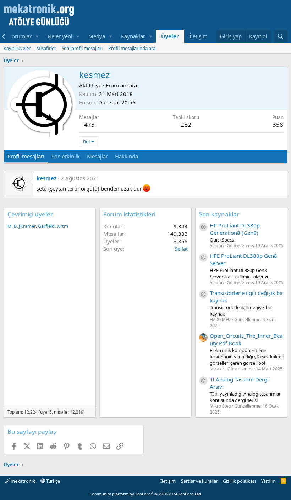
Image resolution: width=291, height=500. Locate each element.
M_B (12, 226)
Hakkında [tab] (126, 156)
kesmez (46, 178)
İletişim (199, 36)
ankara (128, 85)
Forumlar (20, 36)
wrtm (62, 226)
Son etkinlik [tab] (65, 156)
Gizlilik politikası (239, 481)
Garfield (46, 226)
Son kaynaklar (219, 214)
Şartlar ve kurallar (199, 481)
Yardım (268, 481)
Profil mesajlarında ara (131, 48)
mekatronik (22, 481)
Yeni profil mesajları (82, 48)
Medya (96, 36)
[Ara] (280, 36)
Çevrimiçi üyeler (30, 214)
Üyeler (170, 36)
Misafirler (46, 48)
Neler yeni (60, 36)
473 (89, 124)
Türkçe (52, 481)
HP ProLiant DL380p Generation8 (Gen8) (235, 229)
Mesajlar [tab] (97, 156)
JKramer (27, 226)
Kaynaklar (133, 36)
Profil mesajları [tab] (25, 156)
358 (278, 124)
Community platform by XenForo (145, 493)
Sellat (181, 248)
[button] (37, 36)
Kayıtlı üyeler (17, 48)
